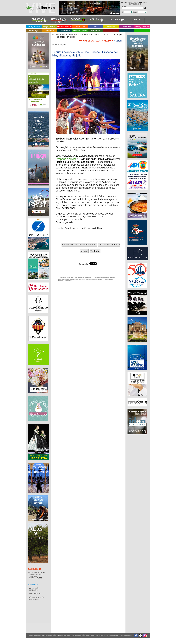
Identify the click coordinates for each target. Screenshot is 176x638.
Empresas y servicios (64, 27)
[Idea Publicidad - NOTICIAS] (138, 436)
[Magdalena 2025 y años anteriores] (38, 462)
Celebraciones (65, 31)
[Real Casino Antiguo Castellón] (38, 315)
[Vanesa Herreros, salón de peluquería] (138, 316)
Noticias (56, 34)
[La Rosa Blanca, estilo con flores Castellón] (38, 395)
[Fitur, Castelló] (38, 217)
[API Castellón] (138, 192)
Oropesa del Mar (66, 158)
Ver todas (95, 251)
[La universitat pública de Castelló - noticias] (38, 149)
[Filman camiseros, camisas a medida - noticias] (138, 397)
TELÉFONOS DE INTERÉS (36, 597)
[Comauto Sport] (138, 159)
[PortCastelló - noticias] (38, 251)
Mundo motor (95, 31)
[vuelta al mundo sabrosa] (38, 522)
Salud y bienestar (34, 27)
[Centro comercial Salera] (138, 99)
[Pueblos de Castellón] (38, 565)
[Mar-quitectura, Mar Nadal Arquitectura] (138, 262)
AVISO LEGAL (109, 635)
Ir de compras (49, 31)
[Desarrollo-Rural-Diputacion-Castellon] (138, 72)
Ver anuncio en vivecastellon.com (79, 244)
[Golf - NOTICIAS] (38, 110)
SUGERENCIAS (32, 576)
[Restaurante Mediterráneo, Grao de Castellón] (138, 219)
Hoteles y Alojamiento (142, 27)
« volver (118, 40)
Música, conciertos (70, 34)
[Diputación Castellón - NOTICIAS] (38, 294)
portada (116, 635)
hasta (135, 12)
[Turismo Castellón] (38, 281)
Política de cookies (33, 599)
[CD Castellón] (38, 343)
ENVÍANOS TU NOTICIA (35, 574)
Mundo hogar (33, 31)
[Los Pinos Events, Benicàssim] (138, 344)
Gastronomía (126, 27)
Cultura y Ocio (80, 27)
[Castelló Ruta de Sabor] (38, 71)
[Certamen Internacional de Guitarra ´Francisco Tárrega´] (38, 494)
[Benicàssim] (38, 187)
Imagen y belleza (49, 27)
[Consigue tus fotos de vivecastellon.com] (136, 22)
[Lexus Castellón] (90, 14)
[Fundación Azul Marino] (138, 371)
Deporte (95, 27)
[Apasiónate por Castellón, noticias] (138, 132)
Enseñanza (111, 27)
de (123, 12)
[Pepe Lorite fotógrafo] (138, 408)
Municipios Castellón (80, 31)
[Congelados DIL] (138, 289)
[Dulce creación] (38, 423)
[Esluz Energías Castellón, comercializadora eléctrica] (38, 367)
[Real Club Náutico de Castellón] (138, 246)
